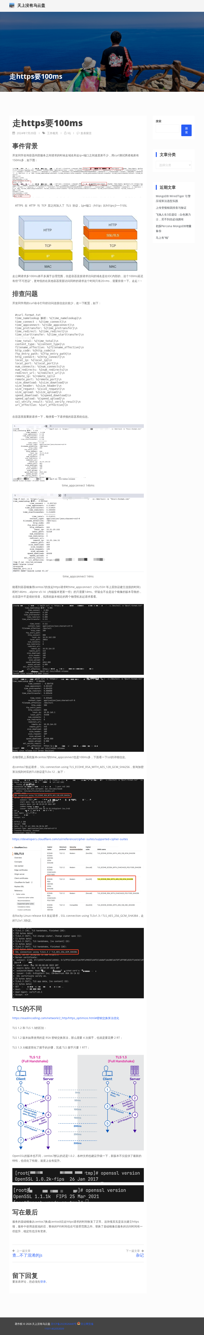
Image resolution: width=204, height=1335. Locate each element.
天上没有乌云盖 (31, 5)
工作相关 (52, 133)
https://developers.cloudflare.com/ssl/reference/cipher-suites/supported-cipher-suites (70, 839)
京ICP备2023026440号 (64, 1324)
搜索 (158, 121)
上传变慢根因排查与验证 (171, 208)
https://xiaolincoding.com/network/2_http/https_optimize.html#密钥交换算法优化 (65, 1018)
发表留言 (86, 133)
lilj (69, 133)
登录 (43, 1281)
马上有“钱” (162, 238)
